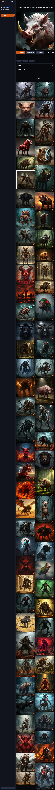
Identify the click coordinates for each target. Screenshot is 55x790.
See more (47, 57)
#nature (19, 60)
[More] (48, 52)
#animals (25, 60)
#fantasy (32, 60)
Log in (7, 785)
